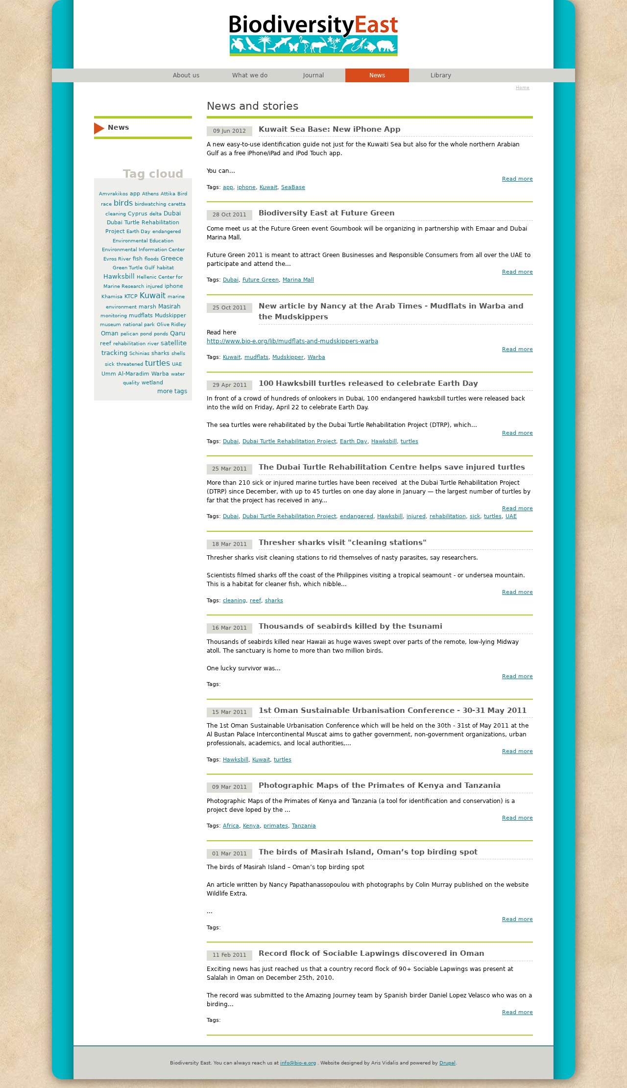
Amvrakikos (113, 193)
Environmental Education (143, 240)
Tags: (215, 187)
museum (110, 324)
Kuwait (268, 187)
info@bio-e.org (298, 1062)
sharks (274, 600)
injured (416, 516)
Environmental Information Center (143, 249)
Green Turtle (128, 267)
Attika (168, 193)
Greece (172, 258)
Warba (316, 357)
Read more (517, 179)
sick (475, 516)
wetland (152, 382)
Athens (150, 193)
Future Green (260, 280)
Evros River (117, 258)
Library (441, 75)
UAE (511, 516)
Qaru (177, 333)
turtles (409, 441)
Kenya (251, 826)
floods (152, 258)
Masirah (169, 306)
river (153, 343)
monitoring (113, 315)
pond (146, 333)
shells (178, 353)
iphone (246, 187)
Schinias (139, 353)
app (228, 187)
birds (123, 203)
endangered (356, 516)
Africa (231, 826)
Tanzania (304, 826)
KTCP (131, 296)
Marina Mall (298, 280)
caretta (177, 204)
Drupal (447, 1062)
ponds (161, 333)
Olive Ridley (171, 324)
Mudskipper (288, 357)
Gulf (150, 267)
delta (155, 213)
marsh (147, 307)
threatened (130, 364)
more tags (172, 391)
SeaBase (293, 187)
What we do (249, 75)
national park (139, 324)
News (377, 75)
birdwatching (150, 204)
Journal (313, 75)
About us (186, 75)
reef (255, 600)
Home (523, 87)
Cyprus (137, 214)
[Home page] (313, 58)
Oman (110, 333)
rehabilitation (448, 516)
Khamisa (111, 296)
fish (138, 259)
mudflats (256, 357)
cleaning (234, 600)
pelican (129, 333)
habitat (165, 267)
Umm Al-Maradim (125, 374)
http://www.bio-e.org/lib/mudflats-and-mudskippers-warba (292, 341)
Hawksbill (384, 441)
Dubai (231, 280)
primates (276, 826)
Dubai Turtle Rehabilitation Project (289, 441)
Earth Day (353, 441)
